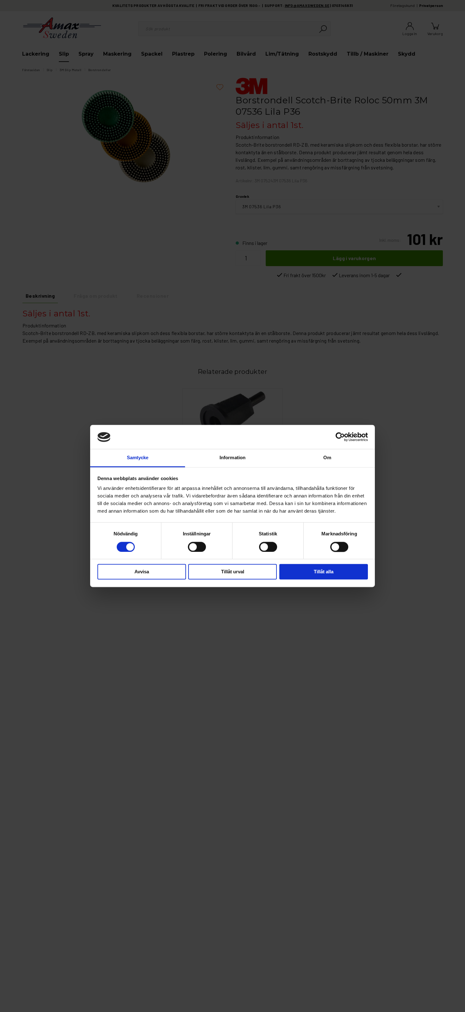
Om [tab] (327, 457)
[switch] (197, 547)
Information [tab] (232, 457)
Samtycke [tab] (138, 457)
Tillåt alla (323, 572)
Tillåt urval (232, 572)
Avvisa (141, 572)
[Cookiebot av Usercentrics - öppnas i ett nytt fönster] (340, 437)
